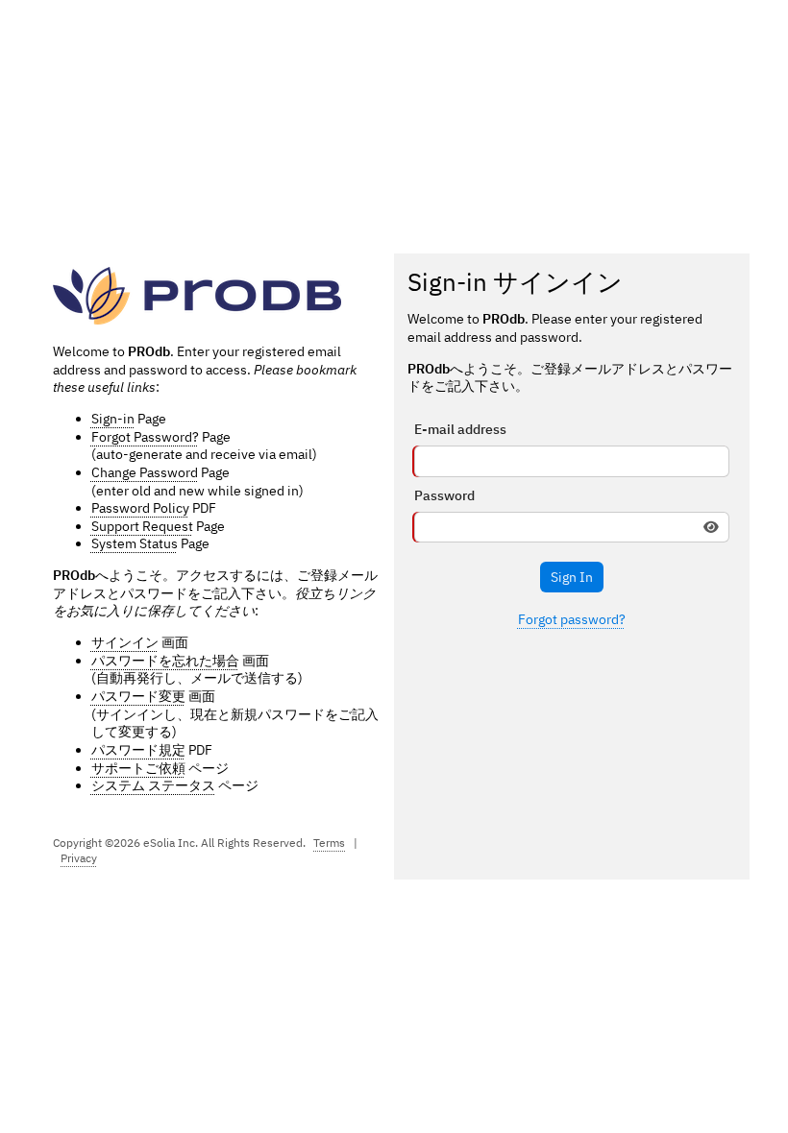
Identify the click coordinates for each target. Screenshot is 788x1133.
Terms (329, 842)
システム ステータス (153, 785)
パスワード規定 (138, 750)
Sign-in (113, 418)
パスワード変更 (138, 696)
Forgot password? (572, 619)
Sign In (572, 577)
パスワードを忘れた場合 (165, 660)
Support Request (142, 526)
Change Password (144, 472)
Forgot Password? (145, 437)
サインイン (125, 642)
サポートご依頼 (138, 768)
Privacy (79, 858)
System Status (134, 543)
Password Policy (140, 508)
